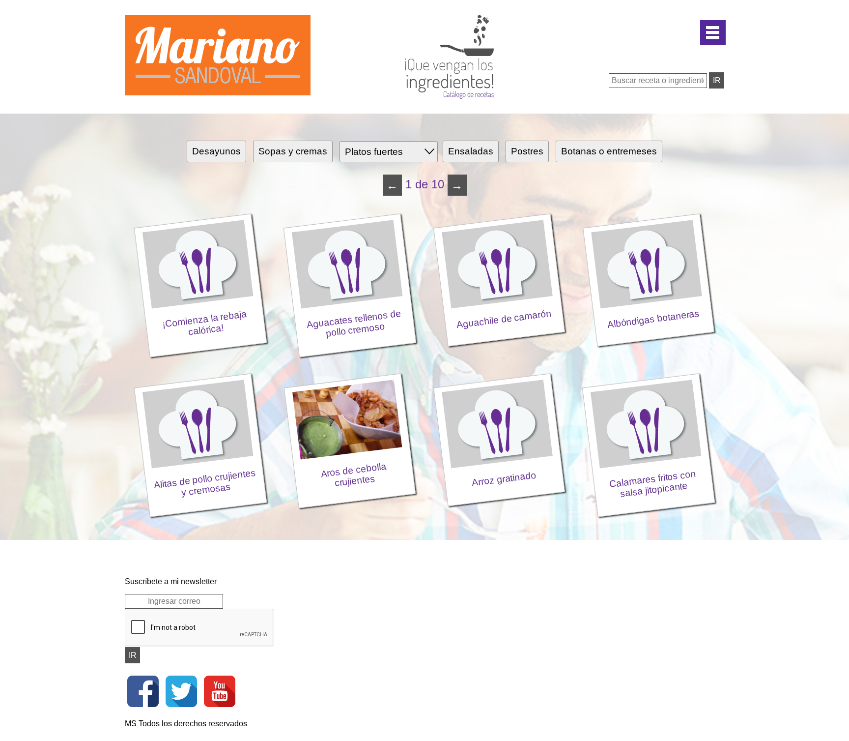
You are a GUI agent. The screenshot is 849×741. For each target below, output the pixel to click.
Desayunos (216, 151)
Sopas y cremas (292, 151)
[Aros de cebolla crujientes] (350, 369)
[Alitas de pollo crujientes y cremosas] (201, 369)
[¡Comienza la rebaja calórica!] (201, 210)
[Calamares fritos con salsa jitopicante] (648, 369)
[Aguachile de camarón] (500, 210)
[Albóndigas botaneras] (648, 210)
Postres (527, 151)
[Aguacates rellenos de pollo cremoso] (350, 210)
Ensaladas (470, 151)
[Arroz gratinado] (500, 369)
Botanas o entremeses (609, 151)
